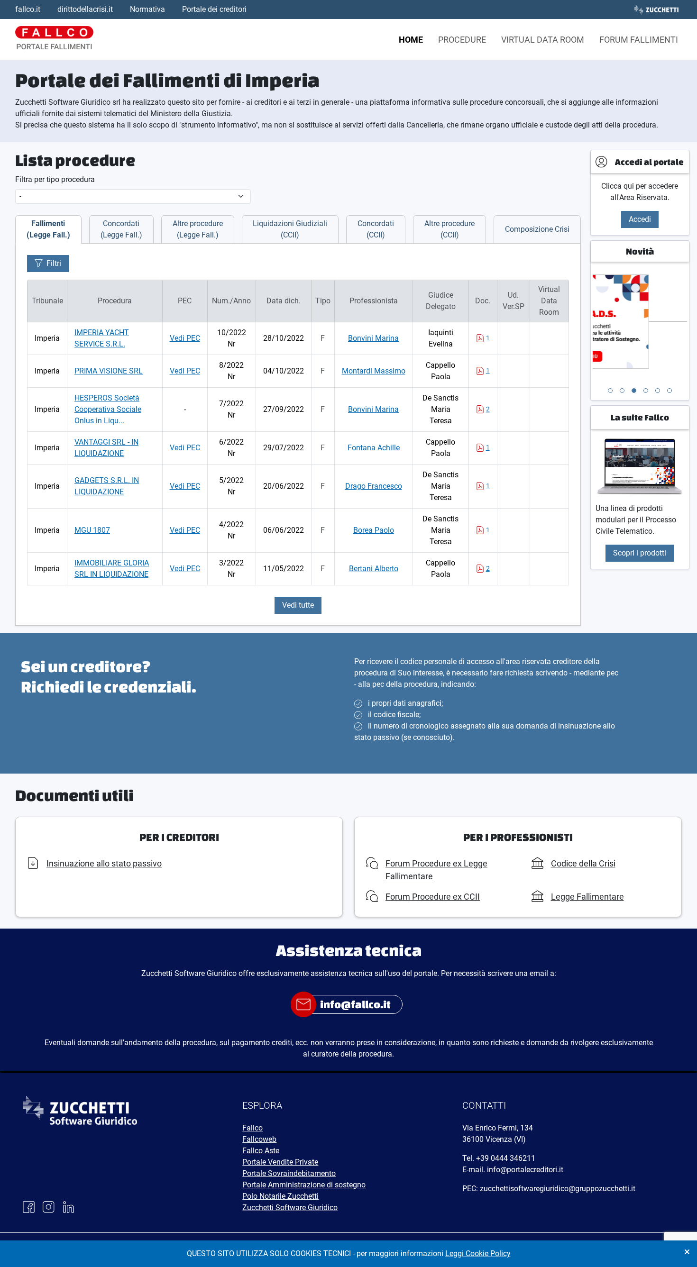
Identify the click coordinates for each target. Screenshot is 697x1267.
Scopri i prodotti (639, 552)
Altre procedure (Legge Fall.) (198, 229)
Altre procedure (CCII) (449, 229)
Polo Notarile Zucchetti (280, 1196)
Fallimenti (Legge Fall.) (48, 229)
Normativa (147, 9)
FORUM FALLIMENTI (638, 40)
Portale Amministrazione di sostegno (304, 1184)
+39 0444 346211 (505, 1158)
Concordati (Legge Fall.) (121, 229)
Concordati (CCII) (376, 229)
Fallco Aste (260, 1150)
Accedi (640, 219)
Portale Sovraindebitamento (289, 1173)
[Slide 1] (610, 390)
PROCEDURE (462, 40)
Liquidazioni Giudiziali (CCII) (290, 229)
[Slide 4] (645, 390)
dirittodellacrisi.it (85, 9)
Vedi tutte (298, 605)
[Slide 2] (622, 390)
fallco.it (27, 9)
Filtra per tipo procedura (55, 179)
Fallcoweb (259, 1139)
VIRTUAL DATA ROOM (542, 40)
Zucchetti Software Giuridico (290, 1207)
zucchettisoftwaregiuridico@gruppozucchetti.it (557, 1188)
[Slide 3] (634, 390)
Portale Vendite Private (280, 1162)
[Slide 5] (657, 390)
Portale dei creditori (214, 9)
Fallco (252, 1127)
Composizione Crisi (537, 229)
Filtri (53, 263)
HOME (411, 40)
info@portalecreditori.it (525, 1169)
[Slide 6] (669, 390)
